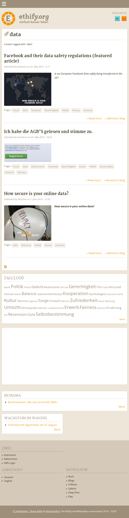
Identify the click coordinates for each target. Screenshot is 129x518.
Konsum (9, 294)
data (25, 110)
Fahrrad (64, 287)
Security (88, 110)
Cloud (16, 110)
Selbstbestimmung (55, 314)
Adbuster (42, 307)
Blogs (71, 480)
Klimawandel (29, 308)
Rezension (17, 314)
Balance (29, 293)
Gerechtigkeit (52, 110)
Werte (18, 294)
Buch (71, 476)
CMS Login (9, 462)
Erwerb (71, 307)
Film (100, 287)
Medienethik (51, 287)
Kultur (82, 166)
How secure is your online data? (36, 193)
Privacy (76, 110)
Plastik (27, 287)
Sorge (43, 300)
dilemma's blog (116, 118)
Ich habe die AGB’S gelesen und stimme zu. (48, 131)
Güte (31, 314)
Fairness (21, 172)
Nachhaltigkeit (97, 294)
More (122, 319)
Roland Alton (53, 511)
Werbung (110, 301)
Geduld (37, 286)
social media (106, 166)
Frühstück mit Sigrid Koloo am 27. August (32, 425)
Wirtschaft (115, 287)
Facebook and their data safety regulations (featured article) (58, 59)
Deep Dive (73, 492)
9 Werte (72, 484)
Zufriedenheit (84, 300)
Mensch (65, 301)
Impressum (10, 454)
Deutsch (8, 477)
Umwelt (54, 301)
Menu (4, 4)
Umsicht (9, 172)
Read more (95, 118)
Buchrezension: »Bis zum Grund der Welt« (33, 402)
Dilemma (26, 245)
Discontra (112, 294)
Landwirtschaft (56, 307)
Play (70, 496)
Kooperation (75, 293)
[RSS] (124, 19)
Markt (7, 287)
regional (33, 301)
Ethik (120, 294)
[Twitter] (117, 19)
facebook (36, 110)
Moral (101, 301)
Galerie (72, 488)
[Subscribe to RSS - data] (5, 266)
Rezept (57, 294)
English (8, 480)
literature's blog (115, 180)
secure (48, 245)
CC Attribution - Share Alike (27, 511)
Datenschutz (38, 166)
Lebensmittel (45, 294)
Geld (105, 287)
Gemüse (101, 307)
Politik (65, 110)
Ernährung (113, 308)
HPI (6, 314)
